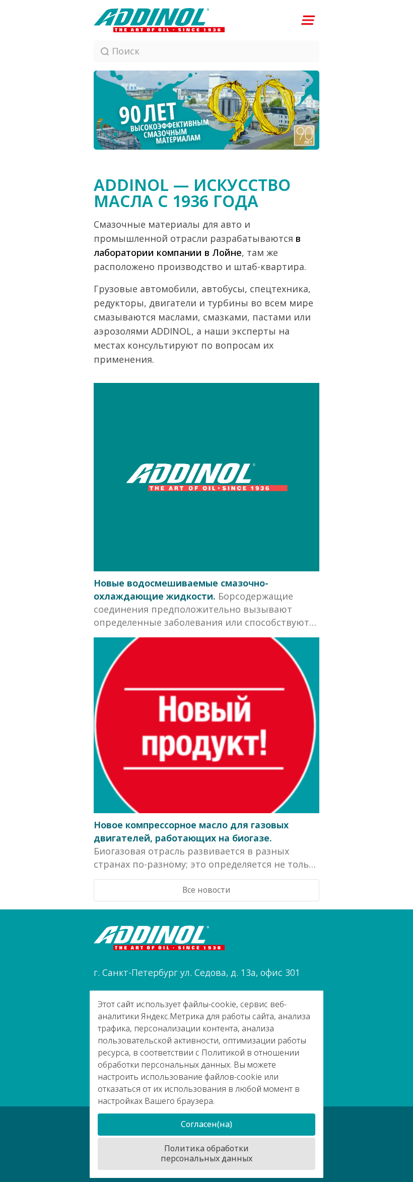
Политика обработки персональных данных (206, 1153)
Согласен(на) (206, 1124)
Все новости (206, 890)
